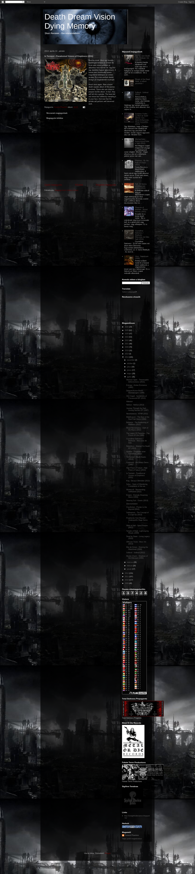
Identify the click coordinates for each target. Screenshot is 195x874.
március (130, 562)
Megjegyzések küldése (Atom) (66, 190)
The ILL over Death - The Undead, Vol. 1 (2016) (142, 58)
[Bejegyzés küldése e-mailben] (83, 107)
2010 (127, 580)
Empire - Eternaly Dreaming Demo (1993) (137, 496)
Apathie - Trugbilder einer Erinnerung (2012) (136, 453)
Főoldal (79, 185)
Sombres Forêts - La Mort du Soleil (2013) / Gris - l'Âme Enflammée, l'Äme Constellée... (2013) (142, 119)
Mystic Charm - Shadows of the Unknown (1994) (137, 557)
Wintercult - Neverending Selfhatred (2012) (135, 491)
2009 (127, 583)
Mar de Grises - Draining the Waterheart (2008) (137, 548)
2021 (127, 344)
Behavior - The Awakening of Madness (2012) (137, 423)
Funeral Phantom (132, 835)
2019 (127, 350)
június (129, 370)
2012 (127, 573)
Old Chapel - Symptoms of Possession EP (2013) (136, 397)
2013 (127, 357)
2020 (127, 347)
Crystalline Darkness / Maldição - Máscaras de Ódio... (136, 441)
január (129, 569)
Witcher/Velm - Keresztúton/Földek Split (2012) (142, 141)
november (131, 360)
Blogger (107, 853)
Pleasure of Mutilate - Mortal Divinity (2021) (141, 209)
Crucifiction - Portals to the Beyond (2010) (136, 508)
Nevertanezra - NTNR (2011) (137, 414)
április (129, 377)
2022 (127, 340)
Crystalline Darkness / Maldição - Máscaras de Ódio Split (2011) (142, 235)
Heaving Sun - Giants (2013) (137, 500)
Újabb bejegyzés (53, 185)
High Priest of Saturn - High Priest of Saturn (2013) (136, 469)
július (129, 367)
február (130, 566)
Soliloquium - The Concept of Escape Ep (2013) (137, 514)
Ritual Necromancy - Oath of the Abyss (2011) (137, 429)
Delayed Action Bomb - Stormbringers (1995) (135, 392)
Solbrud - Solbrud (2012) (135, 553)
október (130, 363)
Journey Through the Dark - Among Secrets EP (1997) (137, 409)
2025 (127, 330)
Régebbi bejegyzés (106, 185)
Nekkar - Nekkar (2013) (135, 405)
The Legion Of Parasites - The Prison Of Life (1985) (138, 434)
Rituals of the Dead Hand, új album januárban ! (142, 81)
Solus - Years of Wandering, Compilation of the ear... (137, 485)
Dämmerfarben (132, 504)
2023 (127, 337)
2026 (127, 327)
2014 (127, 354)
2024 (127, 334)
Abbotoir (129, 401)
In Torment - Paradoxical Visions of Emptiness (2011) (135, 475)
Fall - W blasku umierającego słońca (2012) (141, 186)
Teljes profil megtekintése (132, 839)
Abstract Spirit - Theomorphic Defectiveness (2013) (137, 381)
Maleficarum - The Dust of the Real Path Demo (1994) (137, 418)
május (129, 374)
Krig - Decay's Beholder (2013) (138, 481)
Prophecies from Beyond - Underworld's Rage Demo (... (137, 520)
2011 (127, 577)
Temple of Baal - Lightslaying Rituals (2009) (137, 532)
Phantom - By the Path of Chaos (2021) (142, 163)
